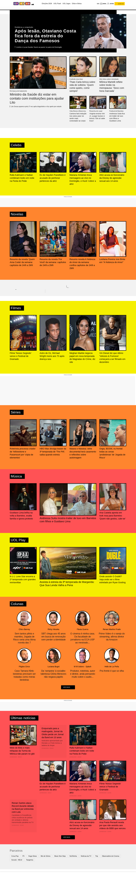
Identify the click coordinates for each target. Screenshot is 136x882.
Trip (96, 856)
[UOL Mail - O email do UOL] (103, 3)
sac (98, 3)
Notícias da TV (86, 856)
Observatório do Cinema (110, 856)
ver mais (66, 687)
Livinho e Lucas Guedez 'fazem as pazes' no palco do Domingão (39, 47)
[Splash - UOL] (22, 3)
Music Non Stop (60, 856)
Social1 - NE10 (16, 860)
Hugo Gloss (32, 856)
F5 (23, 856)
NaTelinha (73, 856)
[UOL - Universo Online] (32, 4)
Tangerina (29, 860)
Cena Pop (15, 856)
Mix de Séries (45, 856)
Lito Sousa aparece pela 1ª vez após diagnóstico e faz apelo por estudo (36, 106)
